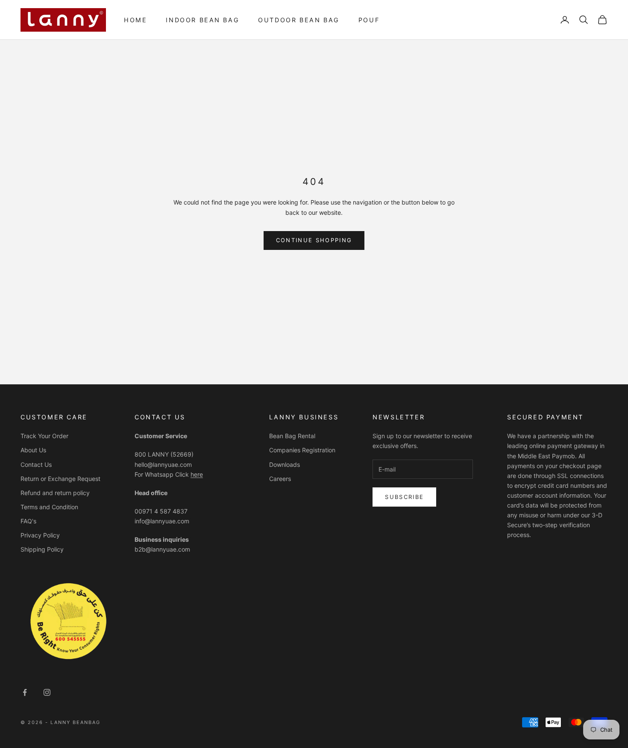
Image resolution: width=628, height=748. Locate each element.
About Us (33, 450)
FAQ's (28, 521)
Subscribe (404, 496)
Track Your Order (44, 435)
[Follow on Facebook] (25, 692)
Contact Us (36, 464)
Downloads (284, 464)
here (197, 474)
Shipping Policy (42, 549)
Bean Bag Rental (292, 435)
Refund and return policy (55, 492)
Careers (280, 478)
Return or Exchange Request (60, 478)
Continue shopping (314, 240)
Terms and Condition (49, 507)
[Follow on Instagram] (47, 692)
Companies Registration (302, 450)
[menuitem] (135, 20)
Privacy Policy (40, 535)
